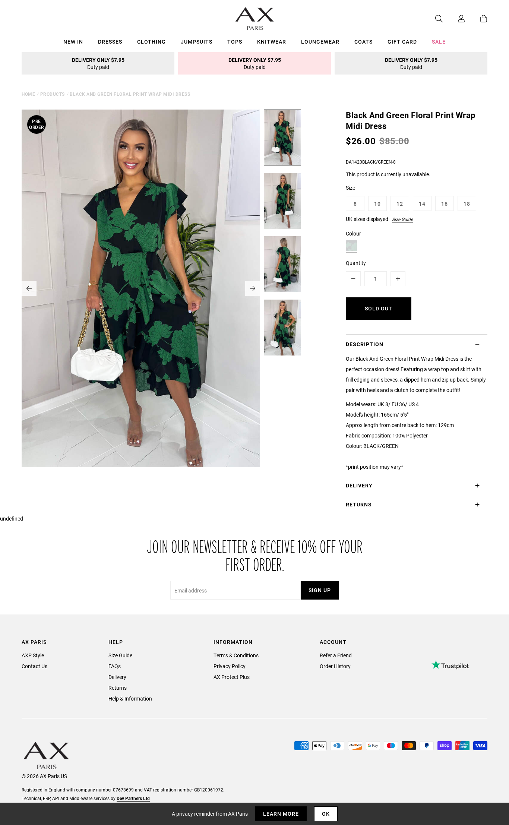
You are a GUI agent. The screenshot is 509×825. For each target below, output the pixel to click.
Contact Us (34, 666)
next (252, 288)
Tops (234, 41)
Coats (363, 41)
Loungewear (320, 41)
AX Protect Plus (232, 676)
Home (28, 94)
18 (467, 203)
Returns (117, 687)
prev (29, 288)
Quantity (356, 262)
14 (422, 203)
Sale (439, 41)
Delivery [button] (359, 485)
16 (444, 203)
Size (350, 187)
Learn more (281, 813)
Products (52, 94)
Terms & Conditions (236, 655)
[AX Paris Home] (254, 18)
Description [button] (364, 344)
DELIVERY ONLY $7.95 (98, 63)
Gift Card (402, 41)
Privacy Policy (230, 666)
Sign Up (320, 590)
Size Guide (402, 219)
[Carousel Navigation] (141, 288)
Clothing (151, 41)
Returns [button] (359, 504)
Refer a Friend (336, 655)
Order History (335, 666)
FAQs (114, 666)
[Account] (454, 18)
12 (399, 203)
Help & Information (130, 698)
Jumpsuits (196, 41)
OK (326, 813)
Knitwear (271, 41)
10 (377, 203)
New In (73, 41)
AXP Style (33, 655)
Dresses (110, 41)
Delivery (117, 676)
